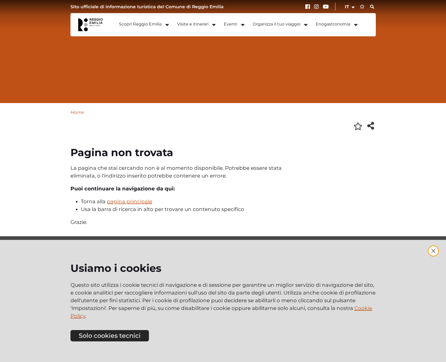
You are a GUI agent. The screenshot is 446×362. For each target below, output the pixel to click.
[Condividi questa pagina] (370, 126)
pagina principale (129, 201)
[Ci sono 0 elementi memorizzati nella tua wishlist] (362, 6)
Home (77, 112)
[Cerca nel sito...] (372, 7)
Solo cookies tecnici (110, 335)
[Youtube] (326, 6)
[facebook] (308, 6)
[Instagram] (317, 6)
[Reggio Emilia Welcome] (93, 24)
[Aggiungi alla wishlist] (358, 126)
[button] (350, 7)
